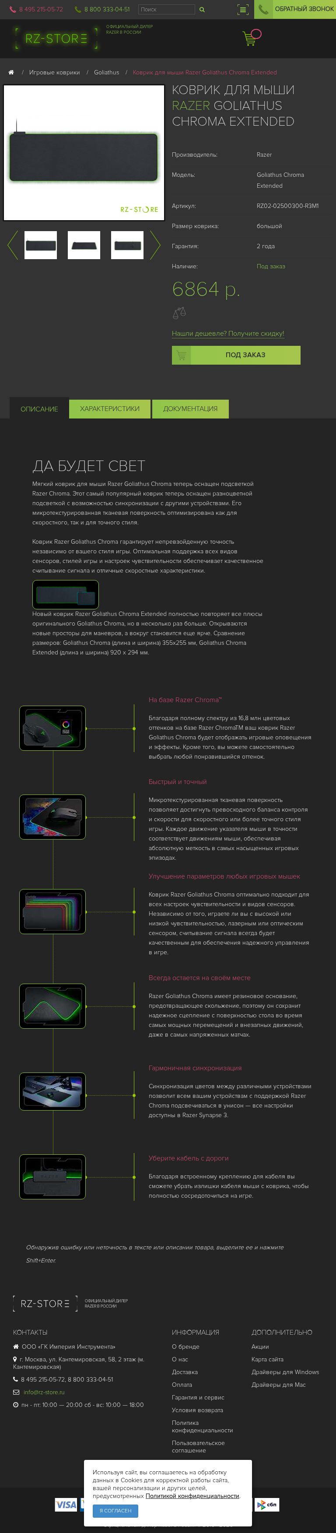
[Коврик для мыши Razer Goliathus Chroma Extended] (40, 245)
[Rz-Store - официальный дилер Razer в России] (56, 39)
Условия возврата (197, 1410)
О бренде (186, 1346)
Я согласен (115, 1511)
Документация (190, 408)
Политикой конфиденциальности (192, 1496)
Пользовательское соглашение (198, 1446)
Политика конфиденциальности (202, 1426)
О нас (180, 1359)
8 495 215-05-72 (41, 9)
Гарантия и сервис (198, 1397)
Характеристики (110, 408)
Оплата (182, 1385)
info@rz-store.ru (43, 1392)
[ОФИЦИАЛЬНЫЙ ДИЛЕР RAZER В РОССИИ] (70, 1315)
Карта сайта (268, 1359)
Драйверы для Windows (285, 1372)
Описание (39, 409)
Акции (260, 1346)
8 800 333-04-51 (107, 9)
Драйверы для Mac (279, 1385)
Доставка (185, 1372)
